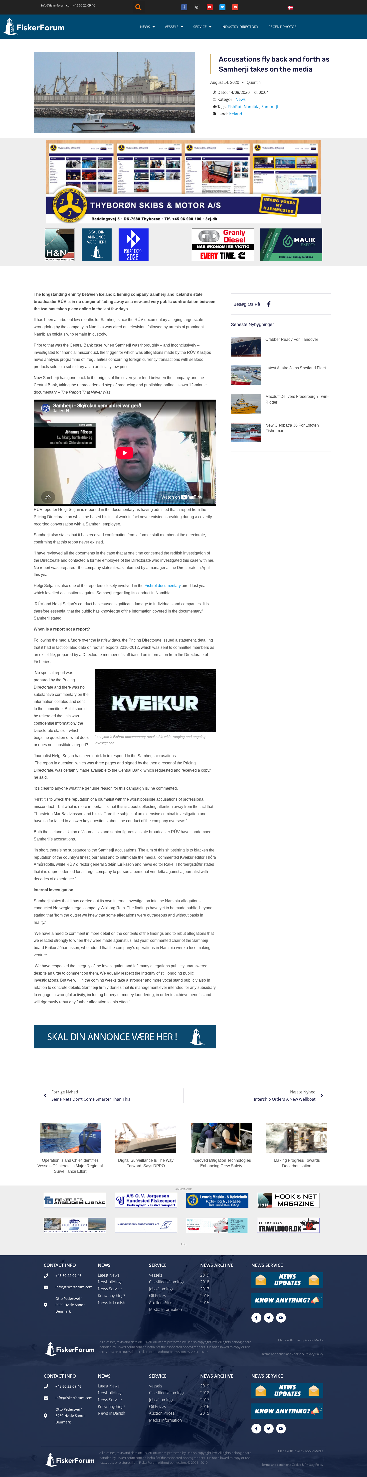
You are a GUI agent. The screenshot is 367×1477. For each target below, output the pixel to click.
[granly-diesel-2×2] (223, 244)
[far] (75, 1200)
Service (200, 26)
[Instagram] (197, 7)
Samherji (269, 106)
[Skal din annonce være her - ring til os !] (97, 244)
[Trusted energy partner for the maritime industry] (291, 244)
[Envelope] (235, 7)
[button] (139, 7)
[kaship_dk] (146, 1225)
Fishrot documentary (163, 585)
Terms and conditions (276, 1354)
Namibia (251, 106)
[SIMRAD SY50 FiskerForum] (217, 1225)
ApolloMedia (314, 1340)
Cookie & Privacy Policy (307, 1354)
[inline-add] (125, 1036)
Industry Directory (239, 26)
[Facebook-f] (256, 1318)
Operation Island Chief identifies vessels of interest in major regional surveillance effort (70, 1166)
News (145, 26)
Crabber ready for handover (291, 339)
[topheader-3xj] (183, 181)
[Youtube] (210, 7)
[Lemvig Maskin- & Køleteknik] (217, 1200)
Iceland (235, 114)
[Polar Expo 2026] (134, 244)
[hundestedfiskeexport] (146, 1200)
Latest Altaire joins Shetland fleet (295, 368)
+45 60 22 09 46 (84, 5)
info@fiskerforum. (53, 5)
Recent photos (282, 26)
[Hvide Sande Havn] (75, 1225)
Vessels (172, 26)
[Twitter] (222, 7)
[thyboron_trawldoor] (288, 1225)
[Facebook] (184, 7)
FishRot (235, 106)
